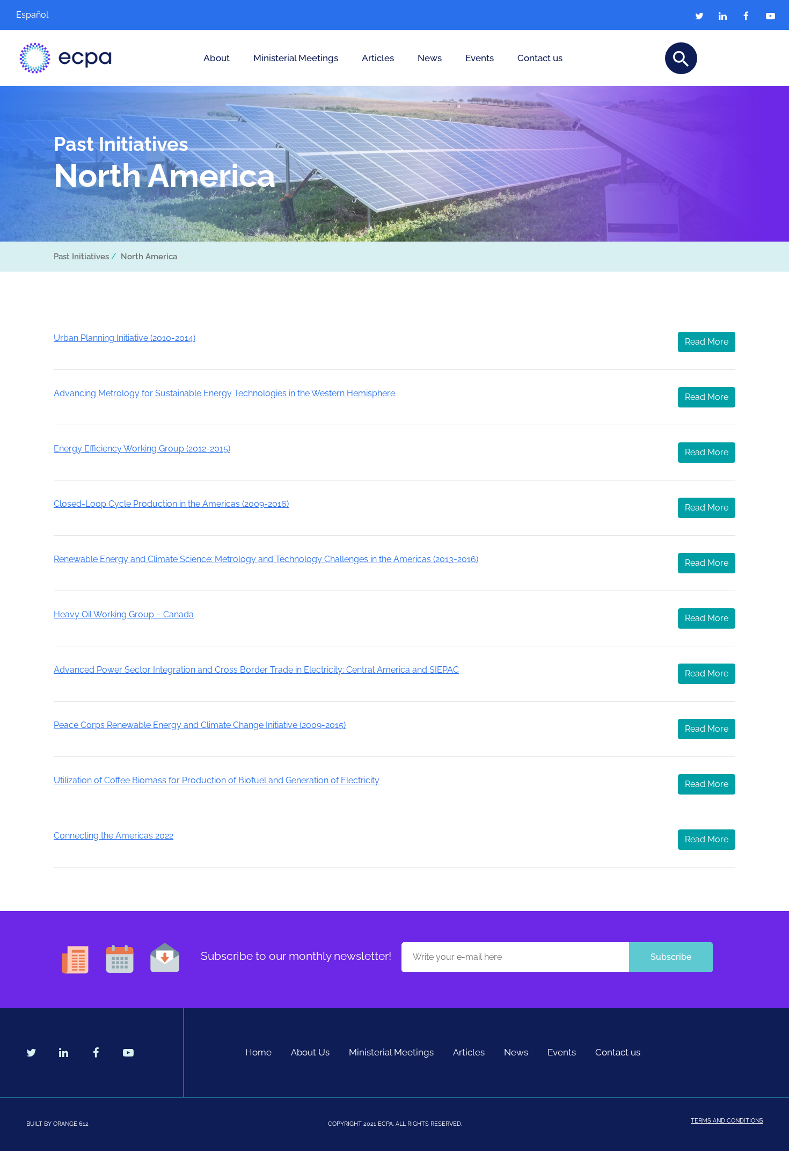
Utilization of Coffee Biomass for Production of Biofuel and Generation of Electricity (216, 780)
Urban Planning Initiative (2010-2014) (124, 338)
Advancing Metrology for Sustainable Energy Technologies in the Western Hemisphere (224, 393)
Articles (378, 58)
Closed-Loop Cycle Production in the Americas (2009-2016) (171, 504)
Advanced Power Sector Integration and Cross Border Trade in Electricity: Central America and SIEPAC (256, 670)
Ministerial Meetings (295, 58)
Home (258, 1052)
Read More (706, 342)
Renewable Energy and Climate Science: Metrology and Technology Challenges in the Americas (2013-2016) (266, 559)
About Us (310, 1052)
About (216, 58)
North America (149, 256)
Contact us (539, 58)
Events (479, 58)
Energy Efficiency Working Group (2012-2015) (142, 448)
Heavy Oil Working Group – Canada (124, 614)
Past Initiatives (81, 256)
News (430, 58)
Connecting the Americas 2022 (113, 836)
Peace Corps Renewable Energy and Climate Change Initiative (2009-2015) (200, 725)
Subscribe (671, 957)
